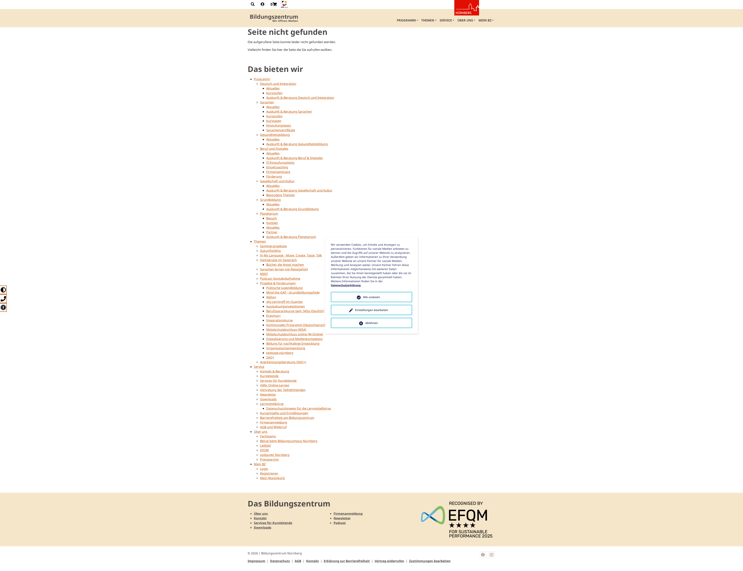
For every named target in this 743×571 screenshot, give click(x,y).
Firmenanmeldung (273, 422)
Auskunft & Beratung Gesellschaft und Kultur (299, 190)
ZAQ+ (270, 357)
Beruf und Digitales (274, 149)
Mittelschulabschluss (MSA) (286, 329)
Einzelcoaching (277, 167)
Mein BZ (260, 464)
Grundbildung (270, 200)
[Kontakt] (3, 298)
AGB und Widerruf (273, 427)
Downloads (268, 399)
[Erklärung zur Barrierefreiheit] (3, 307)
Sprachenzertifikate (280, 130)
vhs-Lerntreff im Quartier (284, 302)
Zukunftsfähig (270, 251)
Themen (260, 241)
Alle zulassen (371, 297)
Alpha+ (271, 297)
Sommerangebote (273, 246)
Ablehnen (371, 323)
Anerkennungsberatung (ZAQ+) (283, 362)
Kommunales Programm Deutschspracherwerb (301, 325)
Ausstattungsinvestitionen (285, 306)
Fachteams (268, 436)
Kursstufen (274, 93)
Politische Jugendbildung (284, 288)
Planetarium (269, 213)
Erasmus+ (273, 316)
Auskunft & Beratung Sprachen (289, 111)
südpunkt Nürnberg (274, 455)
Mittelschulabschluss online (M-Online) (294, 334)
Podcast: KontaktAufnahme (280, 278)
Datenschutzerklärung (346, 285)
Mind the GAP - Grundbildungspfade (293, 292)
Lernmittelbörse (272, 404)
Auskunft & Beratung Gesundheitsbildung (297, 144)
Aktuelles (273, 88)
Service (259, 367)
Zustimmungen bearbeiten (430, 561)
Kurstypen (273, 121)
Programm (262, 79)
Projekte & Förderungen (278, 283)
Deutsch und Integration (278, 84)
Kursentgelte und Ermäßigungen (284, 413)
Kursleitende (269, 376)
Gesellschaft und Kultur (277, 181)
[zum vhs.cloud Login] (285, 4)
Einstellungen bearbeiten (371, 310)
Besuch (271, 218)
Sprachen (267, 102)
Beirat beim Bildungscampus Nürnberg (288, 441)
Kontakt (272, 223)
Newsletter (268, 394)
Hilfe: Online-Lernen (274, 385)
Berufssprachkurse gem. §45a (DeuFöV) (295, 311)
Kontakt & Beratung (274, 371)
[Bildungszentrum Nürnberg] (274, 18)
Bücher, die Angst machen (285, 264)
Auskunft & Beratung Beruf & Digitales (294, 158)
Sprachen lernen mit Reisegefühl (284, 269)
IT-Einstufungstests (280, 162)
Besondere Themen (280, 195)
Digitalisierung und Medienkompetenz (294, 339)
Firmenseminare (278, 172)
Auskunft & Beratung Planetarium (291, 237)
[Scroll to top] (734, 562)
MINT (264, 274)
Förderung (274, 176)
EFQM (264, 450)
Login (264, 469)
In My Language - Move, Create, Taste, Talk (291, 255)
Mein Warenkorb (272, 478)
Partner (271, 232)
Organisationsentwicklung (285, 348)
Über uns (260, 432)
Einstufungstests (278, 125)
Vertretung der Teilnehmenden (283, 390)
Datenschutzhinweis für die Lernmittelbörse (298, 408)
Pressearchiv (269, 459)
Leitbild (265, 445)
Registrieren (269, 473)
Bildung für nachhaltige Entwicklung (292, 343)
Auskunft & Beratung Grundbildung (292, 209)
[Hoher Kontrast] (3, 290)
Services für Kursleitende (278, 380)
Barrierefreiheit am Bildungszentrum (287, 418)
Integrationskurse (279, 320)
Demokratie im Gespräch (278, 260)
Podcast (340, 523)
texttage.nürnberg (279, 353)
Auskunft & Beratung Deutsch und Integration (300, 97)
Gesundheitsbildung (275, 135)
